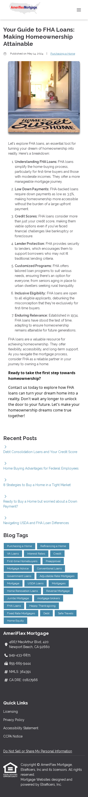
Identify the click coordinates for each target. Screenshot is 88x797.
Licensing (10, 711)
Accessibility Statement (20, 728)
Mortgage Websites (36, 779)
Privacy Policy (13, 720)
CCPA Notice (13, 736)
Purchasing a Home (62, 53)
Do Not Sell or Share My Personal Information (37, 751)
